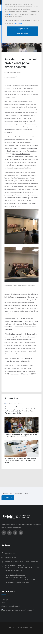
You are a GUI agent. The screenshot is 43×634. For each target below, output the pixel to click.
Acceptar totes (22, 29)
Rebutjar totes (22, 33)
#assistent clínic (11, 78)
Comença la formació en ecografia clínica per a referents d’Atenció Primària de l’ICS (20, 436)
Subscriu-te (8, 498)
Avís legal (5, 600)
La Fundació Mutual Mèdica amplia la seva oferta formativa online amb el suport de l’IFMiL (20, 460)
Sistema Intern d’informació (11, 606)
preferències (18, 23)
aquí (9, 14)
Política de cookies (8, 603)
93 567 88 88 (10, 553)
